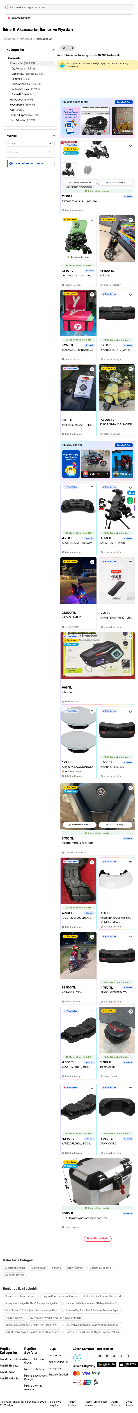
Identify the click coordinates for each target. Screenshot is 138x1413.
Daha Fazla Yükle (97, 1238)
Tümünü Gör (124, 102)
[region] (97, 120)
